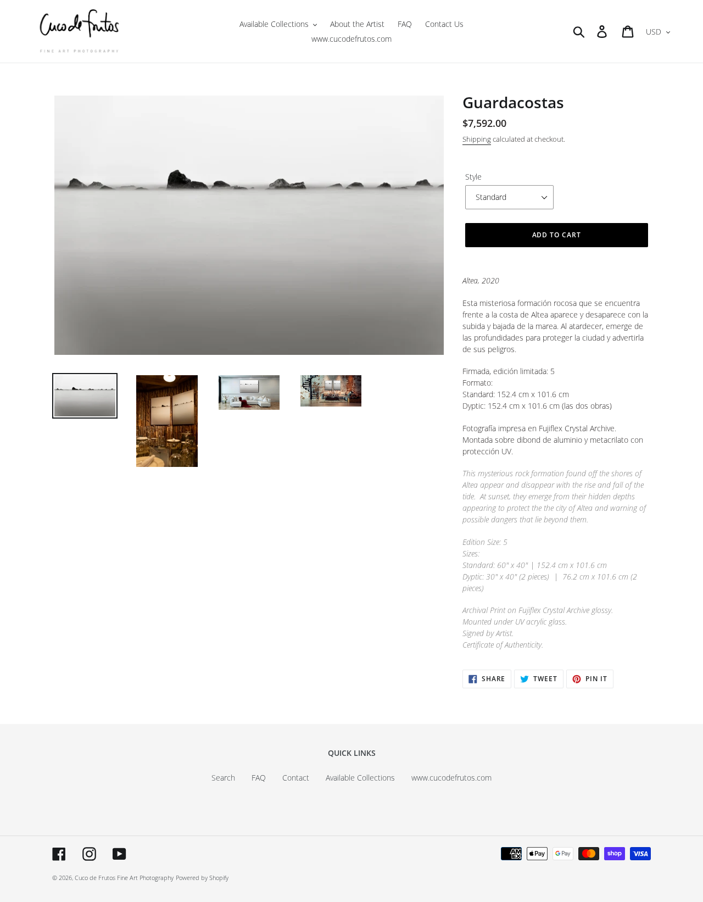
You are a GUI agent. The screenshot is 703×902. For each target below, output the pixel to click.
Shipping (476, 139)
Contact (295, 777)
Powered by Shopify (202, 877)
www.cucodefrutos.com (451, 777)
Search (223, 777)
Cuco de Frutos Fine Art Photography (124, 877)
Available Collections (360, 777)
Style (473, 176)
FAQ (259, 777)
